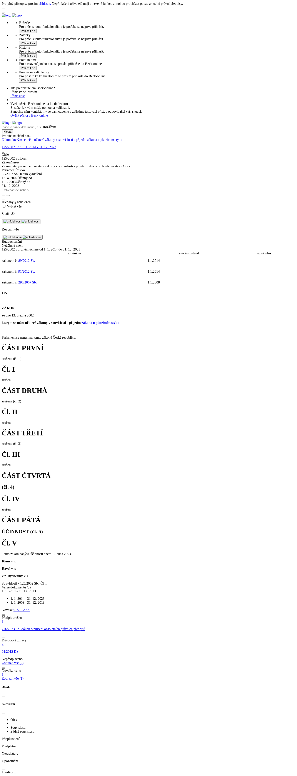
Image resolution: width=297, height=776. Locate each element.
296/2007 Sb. (27, 282)
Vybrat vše (14, 206)
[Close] (3, 696)
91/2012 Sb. (26, 271)
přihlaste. (44, 3)
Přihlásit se (28, 31)
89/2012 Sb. (26, 260)
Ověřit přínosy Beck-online (29, 115)
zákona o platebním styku (100, 323)
